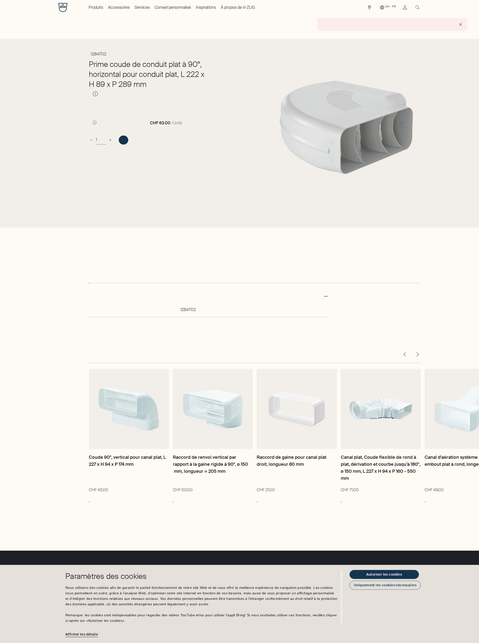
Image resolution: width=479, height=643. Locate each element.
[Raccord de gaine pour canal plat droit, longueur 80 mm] (297, 409)
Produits (96, 7)
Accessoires (119, 7)
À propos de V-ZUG (238, 7)
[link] (369, 8)
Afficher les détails (81, 634)
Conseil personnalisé (173, 7)
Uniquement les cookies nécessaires (385, 585)
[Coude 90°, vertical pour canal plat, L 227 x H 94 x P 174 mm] (129, 409)
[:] (123, 140)
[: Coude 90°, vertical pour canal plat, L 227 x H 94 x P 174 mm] (89, 499)
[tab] (89, 278)
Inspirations (206, 7)
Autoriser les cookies (384, 574)
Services (142, 7)
